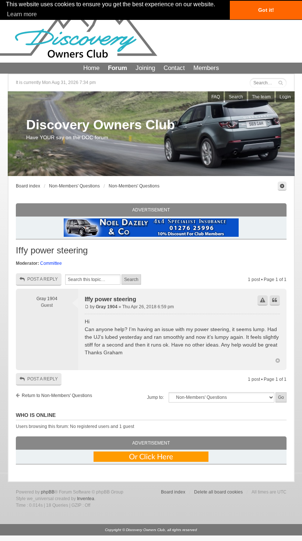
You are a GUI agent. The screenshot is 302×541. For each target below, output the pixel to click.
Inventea (85, 498)
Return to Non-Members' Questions (57, 395)
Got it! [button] (266, 10)
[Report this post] (262, 300)
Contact (174, 67)
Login (285, 96)
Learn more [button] (22, 14)
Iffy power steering (52, 250)
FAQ (215, 96)
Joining (145, 67)
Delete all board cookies (218, 492)
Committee (51, 263)
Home (91, 67)
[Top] (277, 361)
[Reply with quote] (275, 300)
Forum (117, 67)
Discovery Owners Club (100, 124)
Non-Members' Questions (74, 186)
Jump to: (155, 397)
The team (261, 96)
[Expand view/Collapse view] (282, 186)
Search (236, 96)
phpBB (48, 492)
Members (206, 67)
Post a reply (42, 279)
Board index (28, 186)
